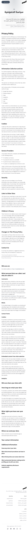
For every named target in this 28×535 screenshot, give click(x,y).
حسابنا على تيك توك (22, 516)
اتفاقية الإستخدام (9, 505)
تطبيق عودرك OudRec (22, 501)
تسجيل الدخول (6, 2)
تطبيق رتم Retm (23, 498)
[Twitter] (20, 529)
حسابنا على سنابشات (22, 518)
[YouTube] (14, 529)
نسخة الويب (10, 501)
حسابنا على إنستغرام (22, 513)
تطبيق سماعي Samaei (22, 503)
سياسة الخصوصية (9, 503)
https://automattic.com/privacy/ (9, 296)
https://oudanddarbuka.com (18, 269)
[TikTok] (8, 529)
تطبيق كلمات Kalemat (22, 505)
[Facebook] (11, 529)
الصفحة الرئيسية (10, 498)
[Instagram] (17, 529)
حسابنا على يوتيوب (23, 520)
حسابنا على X (24, 511)
